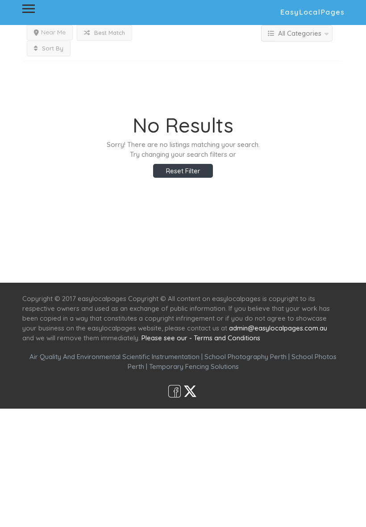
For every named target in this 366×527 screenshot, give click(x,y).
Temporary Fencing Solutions (194, 366)
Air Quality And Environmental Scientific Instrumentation (114, 356)
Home (96, 266)
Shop (257, 266)
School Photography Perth (245, 356)
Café (226, 266)
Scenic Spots (184, 266)
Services (135, 266)
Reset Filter (183, 171)
